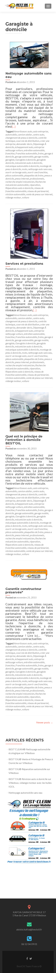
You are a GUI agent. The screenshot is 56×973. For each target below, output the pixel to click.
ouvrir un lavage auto (16, 172)
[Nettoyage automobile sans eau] (29, 54)
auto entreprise (40, 131)
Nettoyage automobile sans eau (28, 75)
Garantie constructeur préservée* (23, 590)
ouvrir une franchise (37, 172)
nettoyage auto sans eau (40, 169)
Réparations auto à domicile (19, 187)
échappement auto (24, 147)
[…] (13, 126)
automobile (11, 134)
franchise (10, 153)
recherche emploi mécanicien (19, 181)
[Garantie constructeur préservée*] (29, 574)
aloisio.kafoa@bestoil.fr (29, 929)
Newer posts (44, 722)
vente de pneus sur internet (39, 194)
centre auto (38, 134)
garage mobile (41, 156)
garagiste (9, 159)
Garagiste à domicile (25, 159)
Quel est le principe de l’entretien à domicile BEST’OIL (23, 439)
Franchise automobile (26, 153)
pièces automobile (14, 175)
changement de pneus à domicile (21, 137)
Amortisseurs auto (23, 131)
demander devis (24, 143)
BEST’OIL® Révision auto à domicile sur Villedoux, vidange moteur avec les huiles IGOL (30, 782)
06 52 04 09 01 (29, 944)
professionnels (37, 178)
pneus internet (22, 178)
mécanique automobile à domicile (22, 165)
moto (24, 169)
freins (41, 153)
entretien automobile (34, 150)
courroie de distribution (27, 140)
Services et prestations (24, 263)
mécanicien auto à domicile (28, 162)
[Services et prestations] (29, 233)
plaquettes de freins (33, 175)
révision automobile (15, 194)
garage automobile (24, 156)
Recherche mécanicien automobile (25, 183)
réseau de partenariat (38, 191)
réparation (35, 184)
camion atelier (25, 134)
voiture (25, 197)
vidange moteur (13, 197)
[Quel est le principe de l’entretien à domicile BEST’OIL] (29, 411)
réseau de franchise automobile (24, 189)
